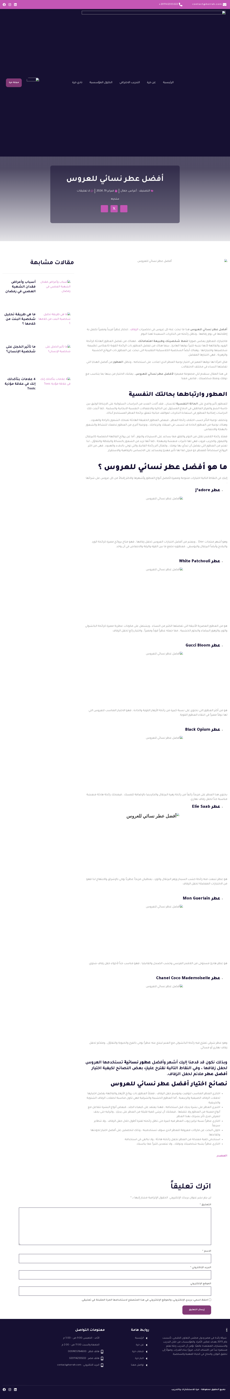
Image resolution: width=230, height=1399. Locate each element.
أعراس (132, 191)
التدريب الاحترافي (129, 82)
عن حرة (151, 82)
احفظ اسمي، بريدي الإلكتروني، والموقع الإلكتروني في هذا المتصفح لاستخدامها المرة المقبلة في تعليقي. (144, 1300)
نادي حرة (77, 82)
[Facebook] (4, 4)
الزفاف (134, 329)
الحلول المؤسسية (100, 82)
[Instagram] (9, 4)
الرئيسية (168, 82)
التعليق (205, 1204)
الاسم (206, 1251)
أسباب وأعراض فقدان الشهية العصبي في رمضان (20, 287)
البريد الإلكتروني (200, 1267)
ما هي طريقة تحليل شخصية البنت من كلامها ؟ (20, 319)
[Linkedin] (15, 4)
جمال (124, 191)
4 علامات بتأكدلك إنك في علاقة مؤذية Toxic (20, 384)
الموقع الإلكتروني (200, 1283)
